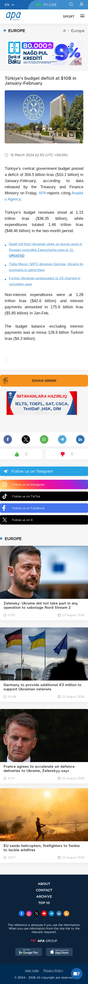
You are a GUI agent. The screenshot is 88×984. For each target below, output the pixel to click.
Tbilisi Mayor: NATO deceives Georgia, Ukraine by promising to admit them (46, 267)
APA (42, 193)
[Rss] (66, 914)
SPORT (68, 16)
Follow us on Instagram (28, 484)
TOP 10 (44, 903)
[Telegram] (51, 914)
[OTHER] (81, 16)
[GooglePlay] (28, 952)
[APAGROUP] (44, 941)
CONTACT (44, 890)
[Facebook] (21, 914)
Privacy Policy (53, 970)
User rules (32, 970)
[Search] (71, 4)
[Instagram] (29, 914)
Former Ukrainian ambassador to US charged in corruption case (44, 281)
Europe (77, 31)
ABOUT (44, 884)
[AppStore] (59, 952)
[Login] (81, 4)
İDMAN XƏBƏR (44, 381)
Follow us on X (22, 520)
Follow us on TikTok (26, 496)
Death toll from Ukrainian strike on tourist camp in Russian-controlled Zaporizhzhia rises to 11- (45, 250)
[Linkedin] (59, 914)
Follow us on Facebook (28, 508)
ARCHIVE (44, 896)
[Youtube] (44, 914)
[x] (36, 914)
